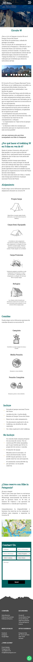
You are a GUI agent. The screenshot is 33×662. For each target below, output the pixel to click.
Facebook (4, 633)
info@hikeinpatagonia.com (9, 652)
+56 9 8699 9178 (6, 651)
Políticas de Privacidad (8, 617)
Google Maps (5, 636)
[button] (6, 75)
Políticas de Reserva (7, 619)
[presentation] (3, 71)
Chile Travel (22, 636)
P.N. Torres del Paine (24, 635)
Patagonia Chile (23, 633)
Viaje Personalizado (24, 620)
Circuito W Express (23, 619)
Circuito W (21, 615)
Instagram (4, 635)
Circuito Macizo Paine (24, 617)
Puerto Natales (6, 647)
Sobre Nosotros (6, 615)
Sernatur (21, 638)
